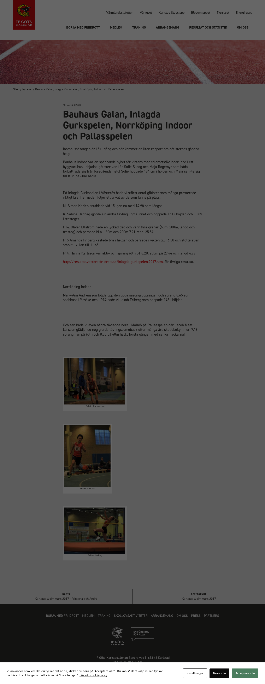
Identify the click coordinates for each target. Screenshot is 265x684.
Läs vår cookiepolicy (93, 675)
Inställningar (195, 673)
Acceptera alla (245, 673)
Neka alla (219, 673)
